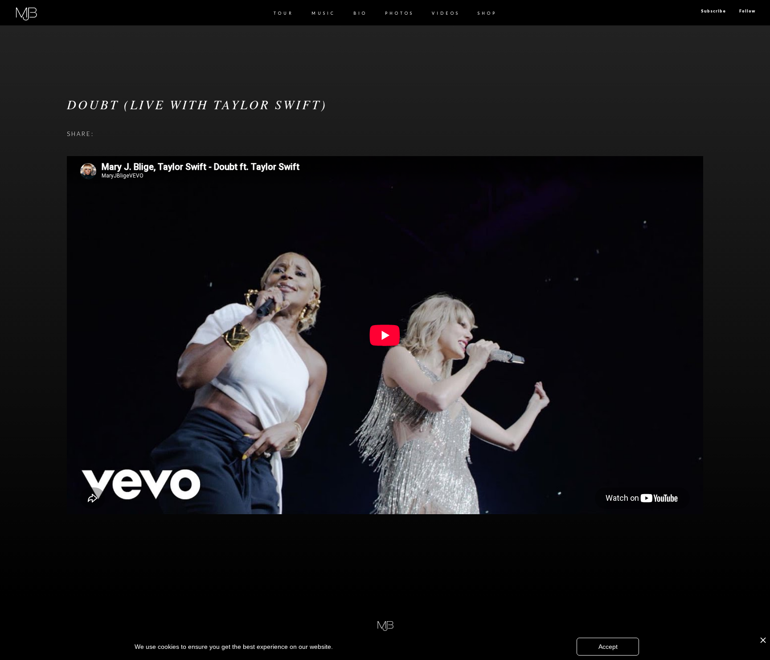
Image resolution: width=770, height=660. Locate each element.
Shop (487, 13)
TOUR (284, 13)
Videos (446, 13)
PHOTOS (399, 13)
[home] (26, 12)
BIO (360, 13)
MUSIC (323, 13)
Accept (608, 646)
